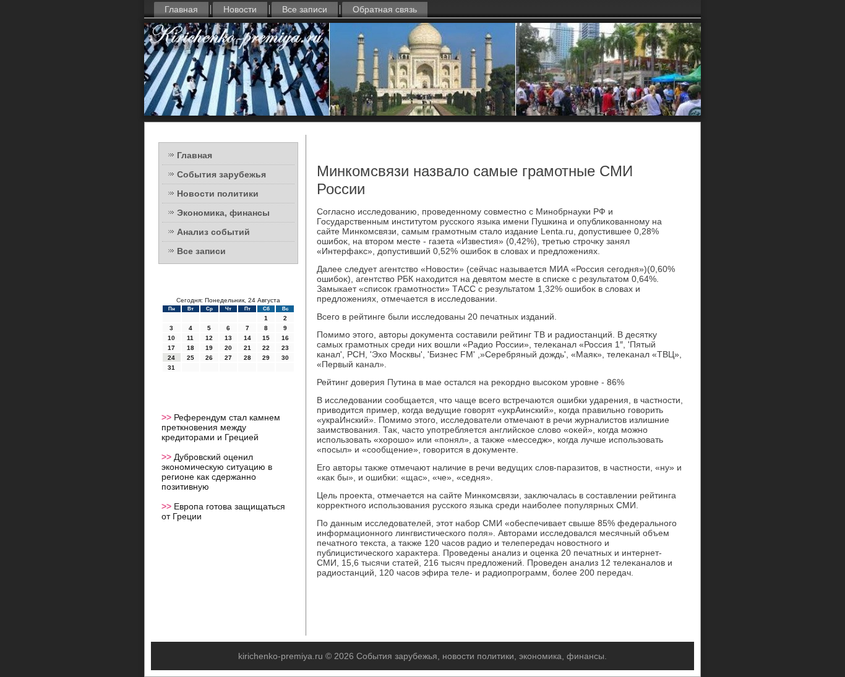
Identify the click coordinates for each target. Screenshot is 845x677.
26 (209, 357)
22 (266, 347)
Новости (240, 9)
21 (247, 347)
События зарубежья (221, 174)
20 (228, 347)
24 (171, 357)
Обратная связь (385, 9)
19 (209, 347)
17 (171, 347)
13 (228, 337)
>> (167, 417)
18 (190, 347)
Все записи (304, 9)
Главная (181, 9)
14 (247, 337)
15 (266, 337)
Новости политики (218, 193)
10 (171, 337)
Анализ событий (213, 232)
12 (209, 337)
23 (285, 347)
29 (266, 357)
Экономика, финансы (223, 213)
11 (190, 337)
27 (228, 357)
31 (171, 367)
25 (190, 357)
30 (285, 357)
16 (285, 337)
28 (247, 357)
